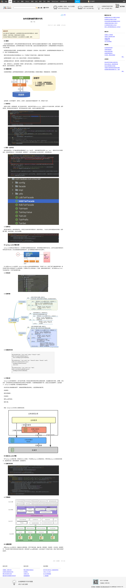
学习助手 (92, 1)
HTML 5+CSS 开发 (47, 571)
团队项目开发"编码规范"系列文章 (9, 575)
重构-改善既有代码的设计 (29, 569)
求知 (6, 1)
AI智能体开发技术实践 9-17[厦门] (110, 23)
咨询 (40, 1)
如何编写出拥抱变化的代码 (8, 571)
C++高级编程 (45, 575)
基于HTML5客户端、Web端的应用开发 (50, 569)
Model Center (55, 1)
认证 (36, 1)
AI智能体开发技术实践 (107, 6)
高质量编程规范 (27, 575)
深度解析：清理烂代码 (7, 569)
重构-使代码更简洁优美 (7, 573)
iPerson (27, 1)
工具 (44, 1)
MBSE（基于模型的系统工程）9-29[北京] (112, 26)
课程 (32, 1)
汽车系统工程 (63, 1)
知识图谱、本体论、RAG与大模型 (66, 6)
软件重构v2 (26, 571)
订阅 (64, 14)
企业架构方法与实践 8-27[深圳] (110, 19)
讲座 (48, 1)
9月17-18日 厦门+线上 (107, 8)
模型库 (77, 1)
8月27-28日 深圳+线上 (88, 8)
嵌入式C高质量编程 (47, 573)
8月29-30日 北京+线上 (63, 8)
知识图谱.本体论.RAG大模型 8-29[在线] (112, 17)
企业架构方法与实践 (88, 6)
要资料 (47, 7)
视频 (22, 1)
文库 (14, 1)
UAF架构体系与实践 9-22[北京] (110, 25)
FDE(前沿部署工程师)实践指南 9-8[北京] (112, 21)
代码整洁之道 (26, 573)
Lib (18, 1)
